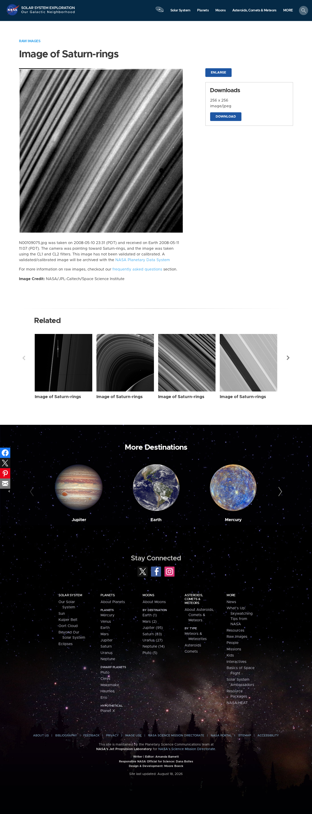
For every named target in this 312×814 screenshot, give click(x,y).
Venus (105, 621)
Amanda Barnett (167, 756)
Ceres (105, 678)
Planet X (107, 711)
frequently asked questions (137, 269)
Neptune (107, 659)
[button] (288, 11)
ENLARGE (218, 72)
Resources (235, 630)
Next (288, 358)
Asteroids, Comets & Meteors (194, 599)
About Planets (112, 602)
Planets (107, 595)
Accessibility (268, 735)
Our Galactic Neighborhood (48, 13)
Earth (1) (150, 615)
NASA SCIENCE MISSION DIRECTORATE (176, 735)
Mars (104, 634)
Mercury (233, 520)
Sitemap (244, 735)
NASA (13, 9)
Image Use (133, 735)
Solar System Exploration (48, 6)
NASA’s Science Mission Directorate (186, 749)
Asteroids (193, 645)
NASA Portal (221, 735)
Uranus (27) (153, 640)
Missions (234, 649)
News (231, 602)
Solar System (70, 595)
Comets (191, 651)
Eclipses (65, 644)
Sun (61, 613)
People (232, 643)
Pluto (104, 672)
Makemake (109, 685)
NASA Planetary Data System (142, 260)
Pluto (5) (150, 653)
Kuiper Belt (67, 620)
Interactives (236, 662)
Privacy (112, 735)
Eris (103, 697)
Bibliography (66, 735)
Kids (230, 655)
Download (226, 116)
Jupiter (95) (153, 628)
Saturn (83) (152, 634)
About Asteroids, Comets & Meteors (199, 615)
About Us (41, 735)
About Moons (154, 602)
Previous (23, 358)
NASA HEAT (237, 703)
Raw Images (29, 41)
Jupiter (79, 520)
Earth (156, 520)
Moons (148, 595)
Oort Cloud (68, 626)
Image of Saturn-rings (58, 397)
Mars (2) (150, 621)
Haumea (107, 691)
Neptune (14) (154, 646)
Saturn (106, 646)
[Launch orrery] (159, 11)
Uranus (106, 653)
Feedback (91, 735)
